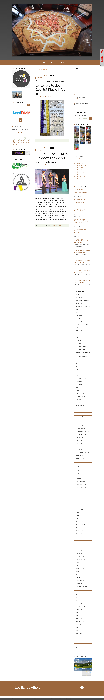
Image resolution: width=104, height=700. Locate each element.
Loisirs (77, 515)
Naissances (79, 577)
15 (28, 138)
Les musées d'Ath (80, 481)
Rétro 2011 (79, 612)
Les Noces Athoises (81, 484)
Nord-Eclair (79, 583)
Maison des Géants (81, 524)
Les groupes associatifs (82, 473)
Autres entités (79, 309)
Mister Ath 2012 (80, 562)
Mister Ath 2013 (80, 565)
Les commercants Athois (82, 452)
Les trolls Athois (80, 501)
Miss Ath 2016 (55, 225)
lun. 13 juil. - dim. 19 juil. (79, 169)
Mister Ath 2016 (55, 140)
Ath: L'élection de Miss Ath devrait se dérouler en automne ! (51, 158)
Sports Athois (79, 633)
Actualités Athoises (81, 298)
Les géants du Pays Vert (82, 470)
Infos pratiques (80, 405)
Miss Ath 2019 (79, 553)
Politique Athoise (80, 604)
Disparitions (79, 333)
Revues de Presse (80, 621)
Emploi (77, 361)
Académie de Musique (81, 295)
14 (26, 138)
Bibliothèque (79, 312)
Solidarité (78, 627)
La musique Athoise (81, 425)
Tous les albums (87, 151)
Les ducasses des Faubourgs (83, 464)
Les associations (80, 437)
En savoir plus (68, 698)
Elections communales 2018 (83, 349)
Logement (78, 512)
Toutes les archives (79, 181)
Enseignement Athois (81, 364)
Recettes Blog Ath (80, 606)
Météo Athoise (80, 527)
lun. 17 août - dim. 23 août (80, 159)
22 (28, 140)
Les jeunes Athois (80, 476)
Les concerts (79, 455)
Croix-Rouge (79, 330)
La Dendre (78, 420)
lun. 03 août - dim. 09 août (80, 163)
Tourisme (78, 648)
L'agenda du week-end (81, 414)
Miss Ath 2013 (79, 539)
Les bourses (79, 443)
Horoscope (79, 399)
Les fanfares (79, 467)
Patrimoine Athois (80, 595)
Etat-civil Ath (79, 373)
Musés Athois (79, 574)
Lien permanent (41, 140)
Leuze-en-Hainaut (80, 509)
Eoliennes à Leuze (80, 370)
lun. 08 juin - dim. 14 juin (80, 176)
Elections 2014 (79, 343)
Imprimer (49, 96)
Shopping (78, 624)
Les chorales (79, 449)
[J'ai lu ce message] (102, 698)
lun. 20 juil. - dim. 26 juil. (79, 167)
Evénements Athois (81, 378)
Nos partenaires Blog (81, 586)
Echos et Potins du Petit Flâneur (81, 336)
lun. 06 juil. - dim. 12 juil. (79, 172)
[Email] (20, 120)
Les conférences (80, 458)
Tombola (78, 645)
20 (23, 140)
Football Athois (80, 393)
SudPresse (79, 639)
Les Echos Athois (27, 687)
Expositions (79, 381)
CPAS (77, 327)
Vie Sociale (78, 651)
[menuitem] (42, 62)
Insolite (78, 408)
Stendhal (76, 98)
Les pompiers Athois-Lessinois (81, 488)
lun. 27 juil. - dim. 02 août (80, 165)
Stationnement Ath (80, 636)
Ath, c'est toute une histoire (83, 306)
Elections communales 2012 (83, 346)
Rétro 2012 (79, 615)
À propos (61, 62)
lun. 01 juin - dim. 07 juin (80, 178)
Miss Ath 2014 (79, 542)
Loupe (102, 64)
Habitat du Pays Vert (81, 396)
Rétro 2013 (79, 618)
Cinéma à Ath (79, 315)
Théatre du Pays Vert (81, 642)
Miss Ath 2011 (79, 533)
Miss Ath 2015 (79, 545)
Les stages (79, 495)
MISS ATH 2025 (80, 556)
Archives (51, 62)
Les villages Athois (80, 503)
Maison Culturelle (80, 521)
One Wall (78, 592)
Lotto (77, 518)
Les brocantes (79, 446)
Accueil (42, 62)
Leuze (77, 506)
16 (13, 140)
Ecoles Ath (78, 340)
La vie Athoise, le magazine (82, 431)
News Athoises (80, 580)
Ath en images (79, 303)
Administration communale (82, 300)
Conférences (79, 321)
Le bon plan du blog (81, 434)
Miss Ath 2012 (79, 536)
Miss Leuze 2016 (80, 559)
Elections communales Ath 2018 (82, 357)
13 (23, 138)
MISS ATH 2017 (80, 530)
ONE (77, 589)
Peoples (78, 598)
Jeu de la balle (79, 411)
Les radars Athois (80, 492)
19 (21, 140)
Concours (78, 318)
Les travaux (79, 498)
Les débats (79, 461)
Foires (77, 390)
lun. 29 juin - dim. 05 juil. (79, 174)
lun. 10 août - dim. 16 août (80, 161)
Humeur (78, 402)
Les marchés (79, 478)
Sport (77, 630)
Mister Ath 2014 (80, 568)
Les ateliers (79, 440)
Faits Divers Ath (80, 384)
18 (18, 140)
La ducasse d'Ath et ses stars (83, 423)
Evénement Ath (80, 376)
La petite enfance (80, 428)
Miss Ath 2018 (79, 551)
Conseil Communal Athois (82, 324)
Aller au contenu (5, 1)
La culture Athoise (80, 417)
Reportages (79, 609)
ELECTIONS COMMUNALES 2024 (82, 352)
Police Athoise (79, 601)
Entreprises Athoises (81, 367)
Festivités (78, 387)
